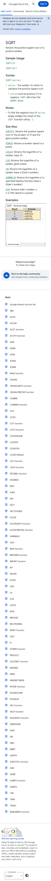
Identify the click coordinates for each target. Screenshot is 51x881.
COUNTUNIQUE (17, 455)
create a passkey (22, 29)
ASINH (12, 348)
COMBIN (13, 398)
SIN (11, 736)
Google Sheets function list (23, 304)
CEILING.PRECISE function (22, 392)
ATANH (13, 367)
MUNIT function (17, 630)
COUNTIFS (14, 448)
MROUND (14, 617)
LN (11, 592)
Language (12, 872)
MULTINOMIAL (16, 624)
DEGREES (14, 480)
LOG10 (13, 605)
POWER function (17, 649)
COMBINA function (18, 404)
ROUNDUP (14, 699)
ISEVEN (13, 574)
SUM (12, 768)
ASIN (12, 342)
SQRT (12, 749)
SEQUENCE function (19, 718)
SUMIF (12, 774)
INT (11, 567)
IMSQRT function (18, 561)
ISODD (13, 580)
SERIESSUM (15, 724)
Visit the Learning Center (12, 838)
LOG (12, 599)
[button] (4, 4)
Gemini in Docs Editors (36, 11)
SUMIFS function (17, 780)
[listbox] (14, 875)
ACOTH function (17, 336)
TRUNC (13, 805)
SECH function (17, 711)
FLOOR (13, 517)
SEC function (16, 705)
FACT (12, 505)
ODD (12, 636)
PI (10, 643)
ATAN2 (13, 361)
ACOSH (13, 323)
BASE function (16, 373)
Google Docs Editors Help (19, 4)
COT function (16, 423)
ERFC (12, 486)
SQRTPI (13, 755)
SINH (12, 743)
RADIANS (14, 668)
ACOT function (17, 329)
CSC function (16, 461)
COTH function (17, 430)
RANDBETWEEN (17, 680)
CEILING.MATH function (20, 386)
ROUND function (17, 686)
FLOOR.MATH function (20, 524)
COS (12, 411)
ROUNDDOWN (16, 693)
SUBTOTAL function (19, 762)
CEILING (13, 379)
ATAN (12, 354)
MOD (12, 611)
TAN (12, 793)
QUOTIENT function (19, 661)
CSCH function (17, 467)
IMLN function (16, 549)
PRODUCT (14, 655)
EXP (11, 498)
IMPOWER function (18, 555)
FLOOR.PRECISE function (21, 530)
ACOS (12, 317)
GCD (12, 542)
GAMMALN (14, 536)
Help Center (6, 11)
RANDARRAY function (19, 812)
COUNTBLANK (16, 436)
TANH (12, 799)
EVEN (12, 492)
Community (18, 11)
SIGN (12, 730)
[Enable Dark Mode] (27, 875)
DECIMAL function (18, 473)
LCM (12, 586)
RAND (12, 674)
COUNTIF (14, 442)
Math (7, 297)
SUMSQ (13, 787)
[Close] (48, 18)
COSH (12, 417)
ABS (12, 311)
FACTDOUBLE (16, 511)
